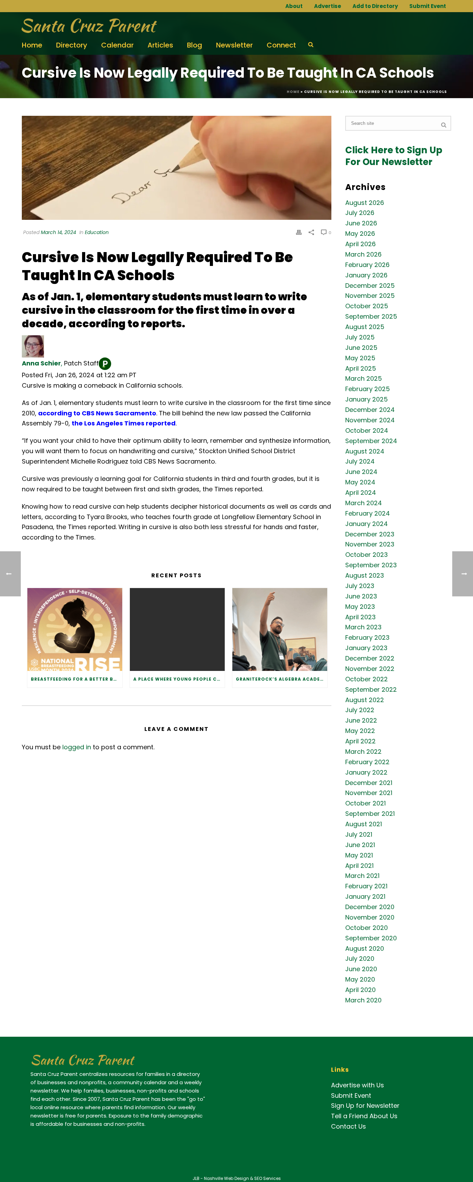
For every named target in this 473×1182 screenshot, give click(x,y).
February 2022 (367, 762)
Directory (71, 45)
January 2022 (366, 772)
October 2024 (366, 431)
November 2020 (369, 917)
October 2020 (366, 928)
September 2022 (371, 690)
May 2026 (360, 234)
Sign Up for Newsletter (365, 1105)
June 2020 (361, 969)
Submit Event (427, 6)
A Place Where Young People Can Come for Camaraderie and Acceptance (179, 679)
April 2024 (360, 493)
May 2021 (359, 855)
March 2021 (362, 876)
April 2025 (360, 368)
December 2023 (369, 534)
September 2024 (371, 441)
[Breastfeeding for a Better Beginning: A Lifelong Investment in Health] (74, 629)
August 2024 (364, 451)
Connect (281, 45)
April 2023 (360, 617)
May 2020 (360, 979)
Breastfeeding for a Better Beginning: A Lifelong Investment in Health (76, 679)
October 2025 (366, 306)
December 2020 (369, 907)
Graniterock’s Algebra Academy (281, 679)
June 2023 (361, 596)
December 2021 (368, 783)
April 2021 (359, 866)
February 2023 (367, 638)
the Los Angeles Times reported (124, 423)
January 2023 (366, 648)
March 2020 (363, 1000)
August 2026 (364, 203)
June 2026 (361, 223)
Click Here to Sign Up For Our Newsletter (393, 156)
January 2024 (366, 524)
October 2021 (365, 803)
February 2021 (366, 886)
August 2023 (364, 575)
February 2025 (367, 389)
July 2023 (359, 586)
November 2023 (369, 544)
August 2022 (364, 700)
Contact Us (348, 1126)
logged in (76, 747)
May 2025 (360, 358)
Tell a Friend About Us (364, 1116)
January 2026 (366, 275)
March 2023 (363, 627)
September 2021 (370, 814)
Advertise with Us (357, 1085)
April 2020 (360, 990)
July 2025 (360, 337)
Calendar (117, 45)
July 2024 (360, 461)
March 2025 (363, 379)
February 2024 (367, 513)
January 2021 (365, 897)
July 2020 (359, 959)
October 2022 (366, 679)
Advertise (327, 6)
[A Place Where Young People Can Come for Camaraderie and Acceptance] (177, 629)
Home (32, 45)
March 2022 (363, 752)
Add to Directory (375, 6)
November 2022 (369, 669)
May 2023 (360, 607)
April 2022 (360, 741)
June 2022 (361, 720)
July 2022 (359, 710)
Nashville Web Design (226, 1178)
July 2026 (359, 213)
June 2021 (360, 845)
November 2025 (370, 296)
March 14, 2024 (58, 232)
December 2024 (370, 410)
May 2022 (360, 731)
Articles (160, 45)
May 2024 (360, 482)
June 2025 (361, 348)
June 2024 (361, 472)
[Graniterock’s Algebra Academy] (279, 629)
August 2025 (364, 327)
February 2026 (367, 265)
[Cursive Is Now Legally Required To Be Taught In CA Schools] (176, 168)
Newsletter (234, 45)
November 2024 (370, 420)
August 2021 (363, 824)
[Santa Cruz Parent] (87, 26)
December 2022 (369, 658)
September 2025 (371, 316)
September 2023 (371, 565)
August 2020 (364, 949)
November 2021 (368, 793)
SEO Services (267, 1178)
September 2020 (371, 938)
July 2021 (358, 834)
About (294, 6)
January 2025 (366, 399)
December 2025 (370, 286)
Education (97, 232)
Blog (194, 45)
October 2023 (366, 555)
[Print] (299, 232)
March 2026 (363, 254)
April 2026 (360, 244)
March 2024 (363, 503)
